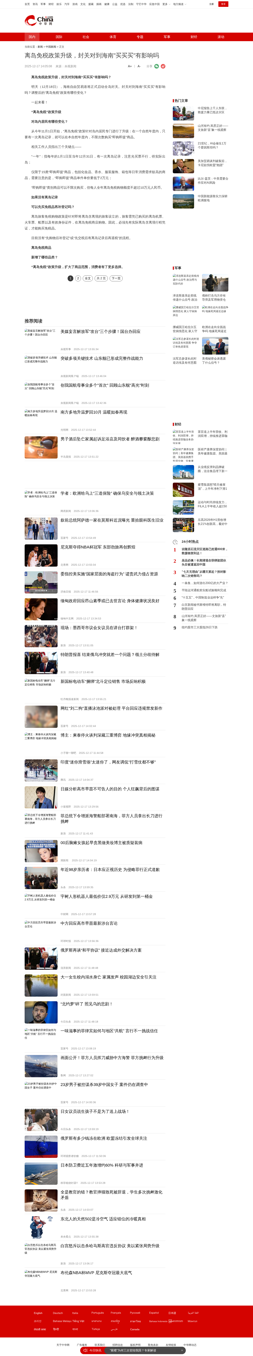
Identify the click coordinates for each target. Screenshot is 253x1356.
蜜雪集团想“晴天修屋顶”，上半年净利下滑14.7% (212, 487)
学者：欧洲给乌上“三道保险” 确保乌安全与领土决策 (107, 493)
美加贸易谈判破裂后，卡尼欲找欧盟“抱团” (212, 163)
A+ (130, 66)
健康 (106, 4)
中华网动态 (190, 1344)
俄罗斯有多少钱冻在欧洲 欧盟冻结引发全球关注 (104, 1138)
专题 (140, 37)
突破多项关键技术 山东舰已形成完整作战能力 (102, 358)
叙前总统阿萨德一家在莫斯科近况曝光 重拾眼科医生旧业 (112, 520)
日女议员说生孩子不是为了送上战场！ (95, 1111)
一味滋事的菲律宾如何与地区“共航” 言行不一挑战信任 (109, 1030)
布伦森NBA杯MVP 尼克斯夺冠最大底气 (96, 1272)
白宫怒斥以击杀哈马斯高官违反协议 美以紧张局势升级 (110, 1245)
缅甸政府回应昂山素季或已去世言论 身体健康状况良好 (110, 600)
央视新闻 (70, 66)
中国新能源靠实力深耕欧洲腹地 (212, 198)
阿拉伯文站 (197, 1313)
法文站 (120, 1313)
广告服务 (82, 1344)
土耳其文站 (101, 1330)
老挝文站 (101, 1321)
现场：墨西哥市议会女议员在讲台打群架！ (99, 627)
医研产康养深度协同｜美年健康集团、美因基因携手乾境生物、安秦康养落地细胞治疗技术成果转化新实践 (212, 452)
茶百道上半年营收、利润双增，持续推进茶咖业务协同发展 (212, 434)
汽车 (67, 4)
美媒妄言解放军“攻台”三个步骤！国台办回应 (101, 331)
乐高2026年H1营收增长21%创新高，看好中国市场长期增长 (212, 522)
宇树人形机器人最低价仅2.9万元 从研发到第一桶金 (107, 896)
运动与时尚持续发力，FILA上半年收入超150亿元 (212, 504)
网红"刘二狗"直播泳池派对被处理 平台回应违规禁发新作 (111, 708)
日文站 (178, 1313)
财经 (51, 4)
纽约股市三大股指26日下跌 (200, 627)
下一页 (116, 278)
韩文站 (43, 1321)
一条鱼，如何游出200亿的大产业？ (205, 583)
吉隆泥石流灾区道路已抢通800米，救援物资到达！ (205, 551)
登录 (223, 4)
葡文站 (101, 1313)
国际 (59, 37)
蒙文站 (197, 1321)
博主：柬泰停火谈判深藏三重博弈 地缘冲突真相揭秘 (108, 735)
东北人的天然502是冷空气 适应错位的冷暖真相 (103, 1219)
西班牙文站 (158, 1313)
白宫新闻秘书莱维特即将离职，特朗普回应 (204, 606)
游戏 (75, 4)
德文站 (62, 1313)
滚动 (221, 37)
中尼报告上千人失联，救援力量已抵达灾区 (212, 110)
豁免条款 (153, 1344)
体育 (113, 37)
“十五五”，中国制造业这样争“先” (203, 597)
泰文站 (139, 1321)
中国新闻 (51, 46)
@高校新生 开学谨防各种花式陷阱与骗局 (137, 1350)
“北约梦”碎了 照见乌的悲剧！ (87, 1004)
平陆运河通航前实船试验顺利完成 (204, 590)
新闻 (40, 46)
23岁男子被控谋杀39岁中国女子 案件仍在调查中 (104, 1084)
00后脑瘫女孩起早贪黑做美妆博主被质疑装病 (101, 842)
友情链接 (171, 1344)
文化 (83, 4)
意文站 (81, 1313)
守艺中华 (141, 4)
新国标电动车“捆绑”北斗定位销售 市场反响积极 (103, 681)
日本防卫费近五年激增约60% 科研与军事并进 (102, 1165)
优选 (122, 4)
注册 (211, 4)
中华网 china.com (40, 20)
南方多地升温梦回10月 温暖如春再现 (94, 412)
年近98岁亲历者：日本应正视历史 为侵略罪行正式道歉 (110, 869)
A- (139, 66)
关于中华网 (62, 1344)
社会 (86, 37)
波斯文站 (120, 1330)
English (38, 1313)
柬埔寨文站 (120, 1321)
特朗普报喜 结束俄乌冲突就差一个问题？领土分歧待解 (110, 654)
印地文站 (62, 1330)
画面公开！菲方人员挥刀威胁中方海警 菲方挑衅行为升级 (112, 1057)
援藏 (91, 4)
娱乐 (59, 4)
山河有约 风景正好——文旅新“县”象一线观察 (213, 127)
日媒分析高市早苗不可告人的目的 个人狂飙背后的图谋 (110, 789)
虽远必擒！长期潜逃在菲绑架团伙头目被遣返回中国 (204, 562)
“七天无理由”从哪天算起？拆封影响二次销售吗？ (204, 573)
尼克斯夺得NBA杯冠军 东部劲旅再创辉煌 (98, 547)
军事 (43, 4)
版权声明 (135, 1344)
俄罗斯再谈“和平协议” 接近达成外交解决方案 (101, 950)
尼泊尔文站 (43, 1330)
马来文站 (62, 1321)
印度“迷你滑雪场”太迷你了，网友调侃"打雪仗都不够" (108, 762)
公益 (114, 4)
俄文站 (139, 1313)
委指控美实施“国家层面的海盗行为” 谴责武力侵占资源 (109, 574)
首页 (27, 4)
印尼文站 (158, 1321)
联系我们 (100, 1344)
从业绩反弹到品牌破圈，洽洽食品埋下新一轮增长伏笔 (212, 469)
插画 (98, 4)
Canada (134, 1329)
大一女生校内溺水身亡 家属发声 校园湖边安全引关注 (109, 977)
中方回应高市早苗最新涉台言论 (89, 923)
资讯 (35, 4)
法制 (130, 4)
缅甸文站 (178, 1321)
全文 (88, 278)
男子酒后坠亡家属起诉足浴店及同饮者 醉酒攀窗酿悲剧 (110, 439)
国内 (32, 37)
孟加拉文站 (81, 1330)
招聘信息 (117, 1344)
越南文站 (81, 1321)
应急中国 (154, 4)
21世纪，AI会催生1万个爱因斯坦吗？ (212, 145)
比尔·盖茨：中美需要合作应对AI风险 (213, 180)
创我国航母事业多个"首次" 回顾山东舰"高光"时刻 (105, 385)
